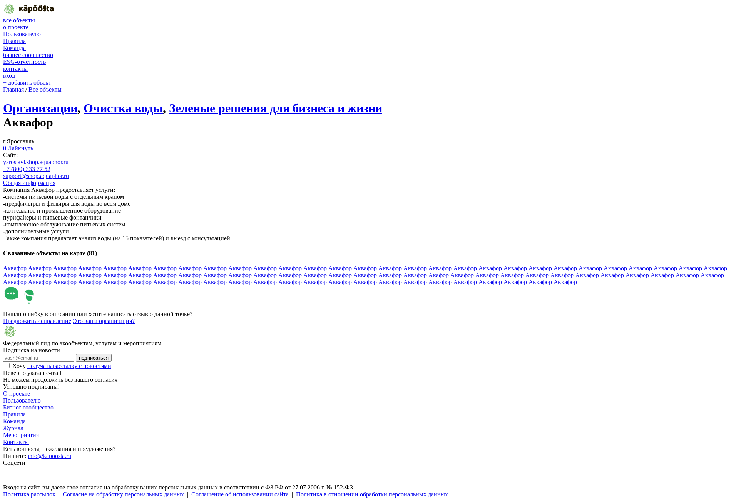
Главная (13, 89)
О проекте (16, 393)
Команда (14, 48)
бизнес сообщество (28, 55)
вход (9, 75)
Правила (14, 41)
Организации (40, 108)
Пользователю (22, 34)
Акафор (439, 275)
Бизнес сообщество (28, 407)
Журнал (13, 428)
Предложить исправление (37, 321)
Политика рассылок (29, 494)
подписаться (94, 358)
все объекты (19, 20)
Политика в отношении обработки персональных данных (372, 494)
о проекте (15, 27)
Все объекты (45, 89)
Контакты (16, 442)
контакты (15, 68)
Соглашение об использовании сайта (240, 494)
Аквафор (15, 268)
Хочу (61, 366)
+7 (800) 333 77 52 (26, 169)
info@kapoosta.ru (49, 456)
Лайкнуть (18, 148)
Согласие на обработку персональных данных (123, 494)
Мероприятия (21, 435)
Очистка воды (123, 108)
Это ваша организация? (104, 321)
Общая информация (29, 183)
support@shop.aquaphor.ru (36, 176)
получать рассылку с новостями (69, 366)
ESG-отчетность (24, 61)
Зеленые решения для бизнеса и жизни (275, 108)
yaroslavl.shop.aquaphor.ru (36, 162)
